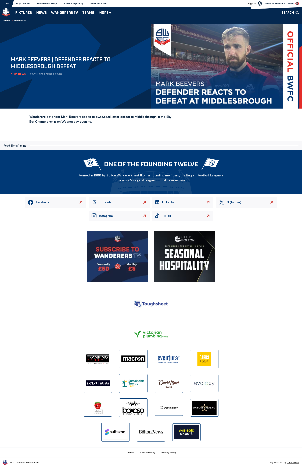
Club (6, 3)
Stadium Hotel (98, 3)
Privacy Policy (168, 452)
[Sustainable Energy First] (133, 383)
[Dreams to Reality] (204, 408)
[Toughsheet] (151, 304)
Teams (88, 12)
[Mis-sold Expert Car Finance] (186, 432)
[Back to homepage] (6, 12)
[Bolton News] (151, 432)
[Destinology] (169, 408)
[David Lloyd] (169, 383)
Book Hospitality (73, 3)
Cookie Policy (147, 452)
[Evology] (204, 383)
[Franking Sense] (98, 359)
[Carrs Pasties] (204, 359)
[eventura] (169, 359)
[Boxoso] (133, 407)
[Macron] (133, 359)
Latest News (20, 20)
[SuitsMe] (115, 432)
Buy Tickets (23, 3)
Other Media (293, 462)
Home (7, 20)
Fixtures (23, 12)
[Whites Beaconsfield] (98, 408)
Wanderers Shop (47, 3)
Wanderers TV (64, 12)
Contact (130, 452)
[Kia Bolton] (98, 383)
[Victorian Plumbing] (151, 334)
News (41, 12)
